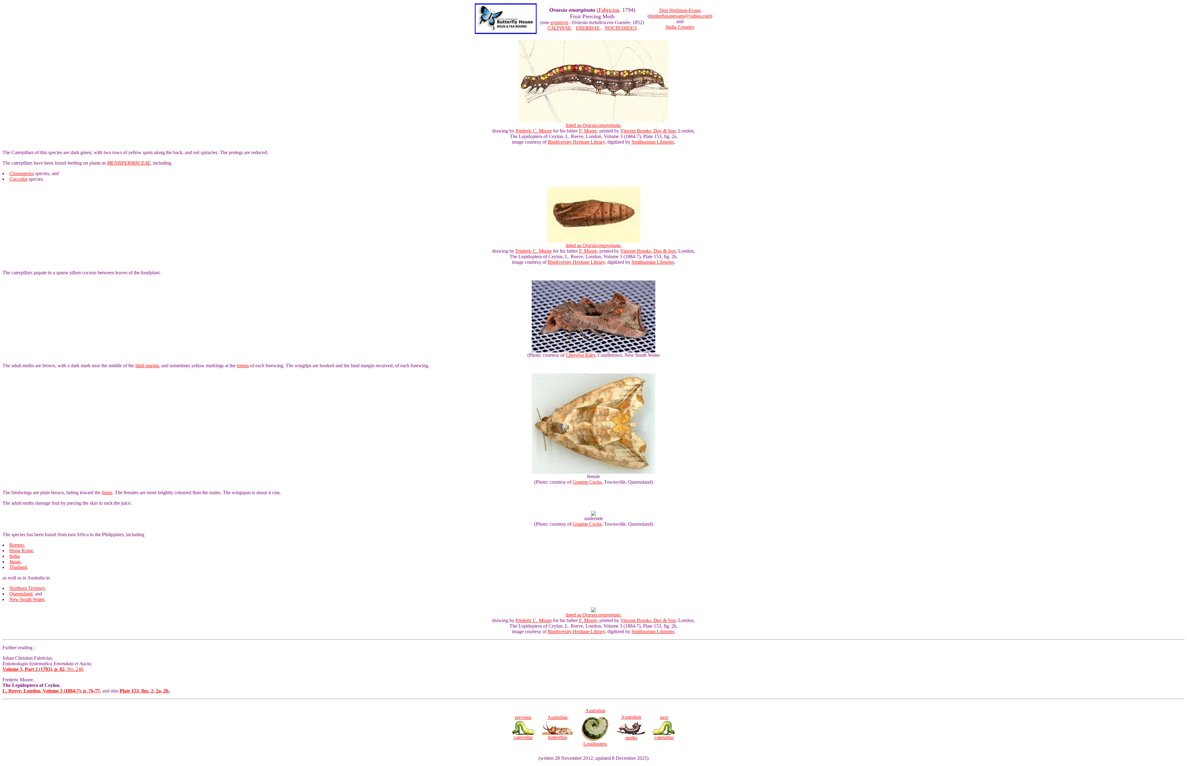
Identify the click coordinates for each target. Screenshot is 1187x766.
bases (107, 492)
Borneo (16, 545)
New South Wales (27, 599)
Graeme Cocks (587, 482)
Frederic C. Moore (534, 130)
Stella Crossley (680, 27)
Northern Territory (27, 588)
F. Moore (588, 130)
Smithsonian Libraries (653, 142)
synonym (559, 22)
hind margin (147, 365)
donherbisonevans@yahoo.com (680, 16)
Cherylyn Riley (580, 355)
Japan (14, 561)
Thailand (18, 567)
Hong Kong (21, 550)
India (14, 556)
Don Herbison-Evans (680, 10)
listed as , (594, 125)
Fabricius (608, 10)
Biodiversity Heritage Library (576, 142)
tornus (243, 365)
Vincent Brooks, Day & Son (648, 130)
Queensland (20, 593)
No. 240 (42, 669)
